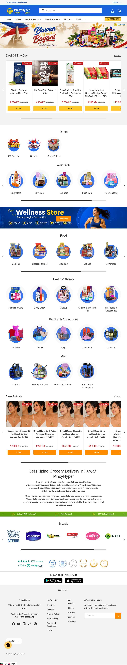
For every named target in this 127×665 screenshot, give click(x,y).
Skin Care (39, 193)
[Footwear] (87, 334)
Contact (50, 609)
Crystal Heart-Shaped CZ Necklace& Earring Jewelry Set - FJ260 (19, 434)
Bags (63, 347)
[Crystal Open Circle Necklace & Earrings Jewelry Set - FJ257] (96, 414)
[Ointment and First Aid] (87, 294)
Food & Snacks (51, 19)
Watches (111, 347)
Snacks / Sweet (39, 264)
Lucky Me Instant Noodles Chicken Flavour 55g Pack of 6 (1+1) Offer (96, 93)
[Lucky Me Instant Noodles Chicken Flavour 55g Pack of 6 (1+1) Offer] (96, 73)
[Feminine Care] (16, 294)
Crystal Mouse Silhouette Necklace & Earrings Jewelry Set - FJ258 (70, 434)
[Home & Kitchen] (40, 371)
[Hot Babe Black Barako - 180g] (45, 73)
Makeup (63, 308)
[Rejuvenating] (111, 179)
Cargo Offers (53, 156)
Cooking (16, 264)
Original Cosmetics (46, 488)
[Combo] (34, 145)
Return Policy (52, 618)
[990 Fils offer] (14, 145)
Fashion (79, 19)
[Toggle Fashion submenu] (84, 19)
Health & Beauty (31, 19)
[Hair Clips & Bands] (63, 371)
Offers (18, 19)
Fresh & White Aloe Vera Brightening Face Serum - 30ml (70, 93)
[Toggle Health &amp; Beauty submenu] (40, 19)
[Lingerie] (40, 334)
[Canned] (87, 250)
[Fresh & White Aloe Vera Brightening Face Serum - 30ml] (70, 73)
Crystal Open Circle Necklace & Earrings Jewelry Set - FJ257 (96, 434)
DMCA (49, 630)
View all (117, 55)
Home (8, 19)
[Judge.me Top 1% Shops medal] (94, 563)
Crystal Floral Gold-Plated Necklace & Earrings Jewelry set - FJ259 (44, 434)
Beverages (111, 264)
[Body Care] (16, 179)
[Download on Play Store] (53, 580)
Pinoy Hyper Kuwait (17, 654)
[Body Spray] (40, 294)
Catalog (71, 612)
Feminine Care (16, 308)
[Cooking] (16, 250)
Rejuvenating (111, 193)
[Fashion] (16, 334)
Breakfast (63, 264)
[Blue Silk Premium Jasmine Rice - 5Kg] (19, 73)
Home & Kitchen (40, 384)
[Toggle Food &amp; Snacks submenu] (59, 19)
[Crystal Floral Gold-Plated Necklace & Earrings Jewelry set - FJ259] (45, 414)
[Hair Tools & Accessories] (111, 294)
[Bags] (63, 334)
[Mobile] (16, 371)
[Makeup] (63, 294)
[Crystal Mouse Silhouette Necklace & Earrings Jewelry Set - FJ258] (70, 414)
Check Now (63, 219)
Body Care (16, 193)
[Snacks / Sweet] (40, 250)
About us (50, 605)
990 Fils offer (14, 156)
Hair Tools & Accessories (111, 309)
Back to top (62, 590)
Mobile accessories (93, 496)
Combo (33, 156)
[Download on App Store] (73, 580)
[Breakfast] (63, 250)
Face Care (87, 193)
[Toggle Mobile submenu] (71, 19)
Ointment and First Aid (87, 309)
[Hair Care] (63, 179)
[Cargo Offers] (54, 145)
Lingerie (40, 347)
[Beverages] (111, 250)
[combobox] (70, 10)
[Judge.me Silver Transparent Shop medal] (73, 563)
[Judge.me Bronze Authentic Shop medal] (83, 563)
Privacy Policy (53, 614)
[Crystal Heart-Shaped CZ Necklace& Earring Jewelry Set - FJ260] (19, 414)
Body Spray (39, 308)
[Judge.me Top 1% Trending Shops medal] (104, 563)
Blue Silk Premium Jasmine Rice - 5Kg (18, 91)
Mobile (67, 19)
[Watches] (111, 334)
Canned (87, 264)
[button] (119, 11)
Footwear (87, 347)
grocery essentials (62, 496)
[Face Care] (87, 179)
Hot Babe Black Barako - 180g (44, 91)
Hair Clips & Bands (63, 384)
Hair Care (63, 193)
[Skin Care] (40, 179)
